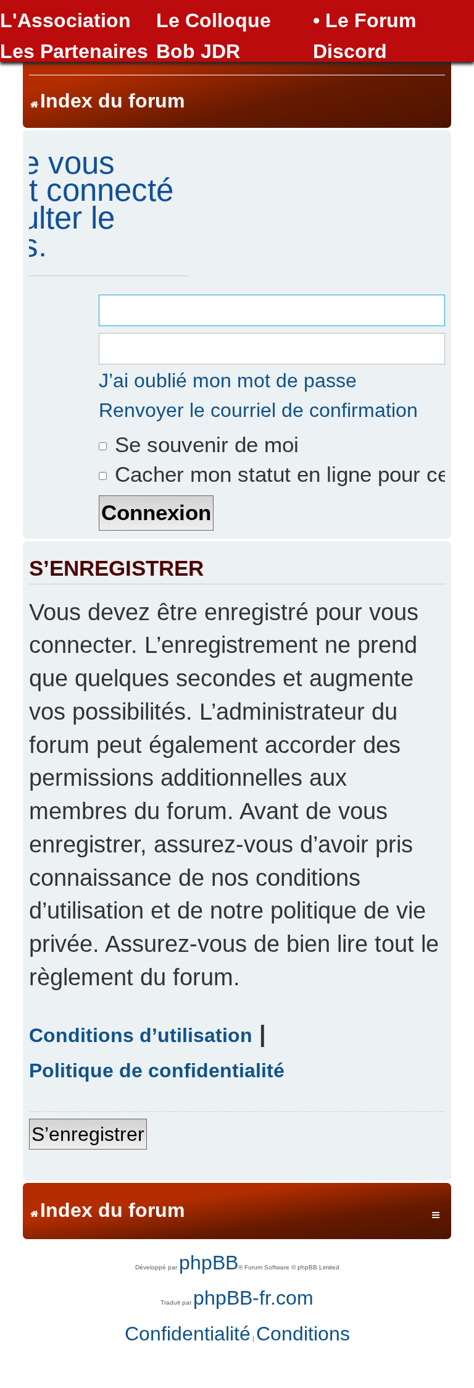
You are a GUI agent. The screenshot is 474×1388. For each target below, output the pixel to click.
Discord (350, 51)
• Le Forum (364, 20)
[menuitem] (188, 1334)
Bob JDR (198, 51)
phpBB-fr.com (253, 1298)
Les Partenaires (74, 51)
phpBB (208, 1262)
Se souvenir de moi (204, 444)
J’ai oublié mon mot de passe (228, 380)
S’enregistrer (87, 1134)
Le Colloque (213, 20)
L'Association (65, 20)
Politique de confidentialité (157, 1070)
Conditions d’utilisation (140, 1035)
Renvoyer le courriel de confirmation (258, 410)
